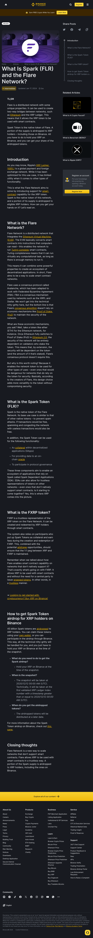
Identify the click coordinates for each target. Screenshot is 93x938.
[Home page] (38, 4)
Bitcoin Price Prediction (56, 856)
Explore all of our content (45, 796)
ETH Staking (29, 843)
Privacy (5, 836)
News (5, 823)
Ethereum (15, 115)
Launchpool (29, 836)
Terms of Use (50, 926)
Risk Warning (7, 849)
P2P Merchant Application (57, 814)
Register (79, 4)
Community (7, 846)
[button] (87, 4)
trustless (13, 583)
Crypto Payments (31, 823)
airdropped (42, 628)
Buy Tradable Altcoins (56, 884)
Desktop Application (10, 859)
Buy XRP (51, 874)
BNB (72, 820)
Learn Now (62, 12)
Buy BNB (51, 871)
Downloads (7, 855)
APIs (72, 859)
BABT (27, 846)
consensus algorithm (26, 308)
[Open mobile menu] (87, 5)
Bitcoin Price (52, 844)
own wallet (25, 635)
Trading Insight (76, 830)
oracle (21, 459)
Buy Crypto (29, 817)
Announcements (9, 820)
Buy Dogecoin (53, 878)
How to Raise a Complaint (79, 878)
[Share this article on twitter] (64, 29)
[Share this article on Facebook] (71, 29)
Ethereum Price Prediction (57, 859)
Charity (28, 852)
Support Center (76, 848)
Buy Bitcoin (52, 868)
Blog (4, 843)
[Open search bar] (70, 5)
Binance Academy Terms (74, 926)
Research (28, 849)
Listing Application (54, 817)
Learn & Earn (52, 838)
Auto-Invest (29, 839)
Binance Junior (30, 827)
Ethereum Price (53, 848)
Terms (5, 833)
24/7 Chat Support (77, 844)
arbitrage (22, 547)
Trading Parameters (77, 866)
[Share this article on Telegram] (79, 29)
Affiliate (73, 814)
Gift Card (28, 833)
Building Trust (8, 839)
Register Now (77, 191)
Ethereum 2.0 (40, 337)
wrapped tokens (22, 579)
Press (5, 827)
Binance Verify (75, 863)
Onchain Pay (52, 827)
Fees (72, 856)
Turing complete (20, 249)
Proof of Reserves (77, 833)
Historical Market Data (78, 827)
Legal (5, 830)
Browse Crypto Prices (56, 841)
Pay (26, 820)
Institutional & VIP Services (58, 820)
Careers (6, 817)
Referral (73, 817)
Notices (5, 852)
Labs (49, 823)
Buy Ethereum (53, 881)
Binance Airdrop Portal (78, 869)
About (5, 814)
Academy (28, 830)
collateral (20, 447)
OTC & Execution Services (80, 823)
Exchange (29, 814)
